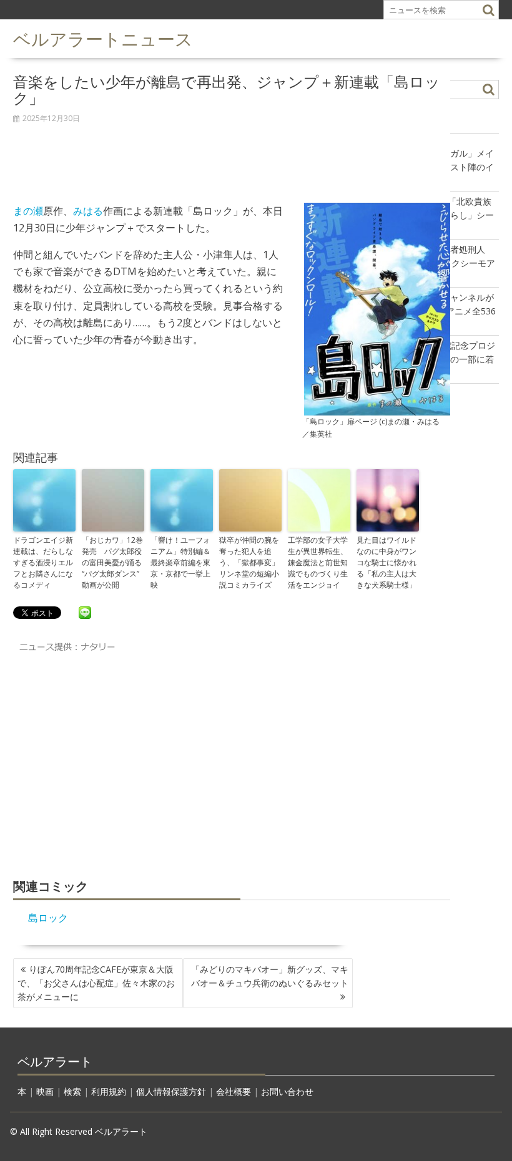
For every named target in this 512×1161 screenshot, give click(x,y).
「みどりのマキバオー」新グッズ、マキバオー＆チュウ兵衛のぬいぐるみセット (269, 976)
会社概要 (233, 1091)
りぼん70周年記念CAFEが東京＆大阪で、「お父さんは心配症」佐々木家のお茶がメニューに (96, 983)
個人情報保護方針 (171, 1091)
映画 (45, 1091)
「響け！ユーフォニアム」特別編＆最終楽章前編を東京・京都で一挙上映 (180, 562)
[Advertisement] (231, 156)
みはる (88, 211)
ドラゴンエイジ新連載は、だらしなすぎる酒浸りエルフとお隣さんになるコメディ (43, 562)
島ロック (48, 918)
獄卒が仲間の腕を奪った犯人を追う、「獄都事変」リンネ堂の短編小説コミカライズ (249, 562)
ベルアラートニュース (103, 38)
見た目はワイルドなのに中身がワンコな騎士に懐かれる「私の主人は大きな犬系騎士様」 (386, 562)
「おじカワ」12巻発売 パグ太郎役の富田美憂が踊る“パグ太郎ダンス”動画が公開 (112, 562)
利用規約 (108, 1091)
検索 (72, 1091)
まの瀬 (28, 211)
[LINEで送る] (85, 612)
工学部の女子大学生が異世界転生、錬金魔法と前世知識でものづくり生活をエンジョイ (318, 562)
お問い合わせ (287, 1091)
